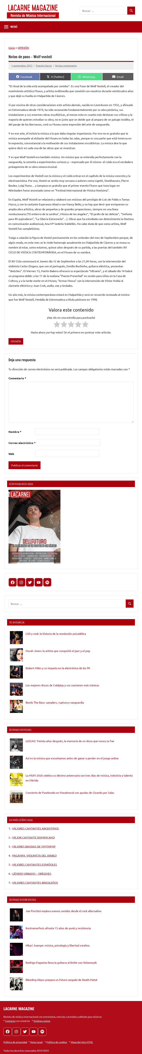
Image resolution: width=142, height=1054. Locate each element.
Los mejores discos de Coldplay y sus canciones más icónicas (62, 685)
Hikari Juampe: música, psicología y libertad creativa (57, 945)
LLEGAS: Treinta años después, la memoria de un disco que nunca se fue (70, 741)
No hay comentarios (66, 65)
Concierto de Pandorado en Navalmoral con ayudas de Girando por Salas (70, 792)
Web (11, 454)
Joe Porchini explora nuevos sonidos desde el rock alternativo (63, 911)
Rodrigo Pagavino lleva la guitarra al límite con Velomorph (61, 962)
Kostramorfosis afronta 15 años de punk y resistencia (58, 928)
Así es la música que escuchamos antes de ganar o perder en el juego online (72, 758)
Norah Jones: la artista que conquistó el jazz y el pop (58, 650)
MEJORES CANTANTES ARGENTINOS (35, 828)
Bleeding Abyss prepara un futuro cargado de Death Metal (61, 979)
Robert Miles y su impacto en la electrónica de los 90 (58, 668)
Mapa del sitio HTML (82, 1042)
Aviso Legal (36, 1042)
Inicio (11, 47)
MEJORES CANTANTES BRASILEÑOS (35, 882)
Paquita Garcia (44, 65)
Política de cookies (56, 1042)
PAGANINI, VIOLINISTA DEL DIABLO (34, 855)
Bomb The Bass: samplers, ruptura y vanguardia (55, 702)
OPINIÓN (23, 47)
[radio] (57, 325)
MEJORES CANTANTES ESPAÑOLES (34, 864)
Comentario (17, 378)
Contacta (10, 1020)
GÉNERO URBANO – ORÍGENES (31, 873)
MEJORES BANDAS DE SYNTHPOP (34, 846)
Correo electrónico (22, 443)
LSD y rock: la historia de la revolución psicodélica (56, 633)
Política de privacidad (15, 1042)
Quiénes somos (42, 1020)
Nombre (14, 432)
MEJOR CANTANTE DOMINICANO (33, 837)
